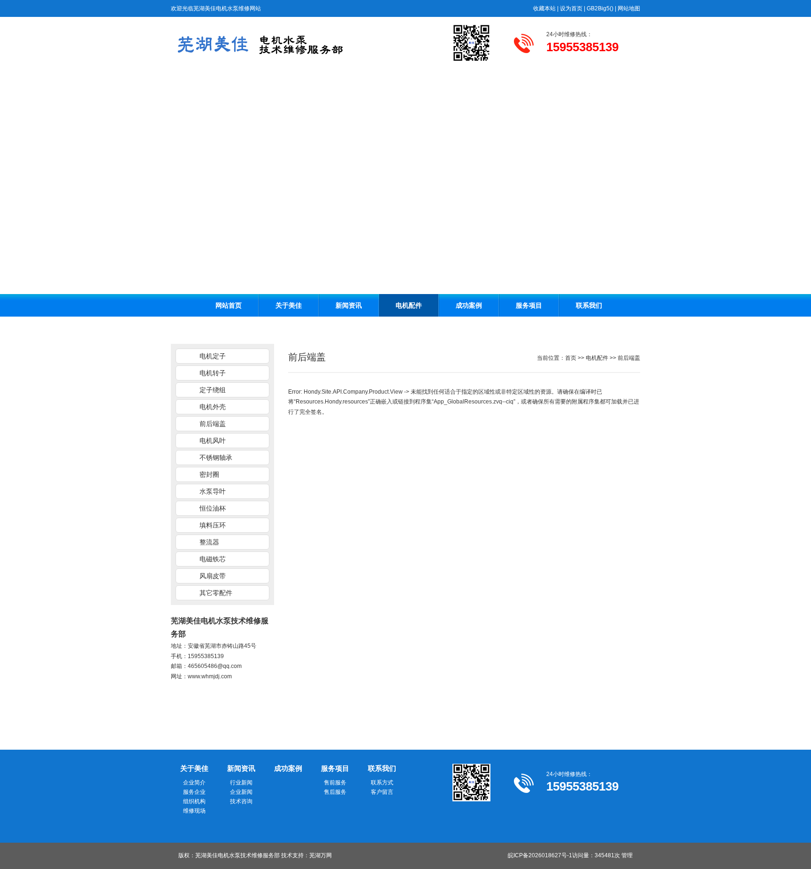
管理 (627, 855)
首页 (570, 358)
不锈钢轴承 (215, 457)
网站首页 (228, 305)
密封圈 (209, 474)
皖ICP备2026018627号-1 (540, 855)
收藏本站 (544, 8)
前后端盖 (212, 423)
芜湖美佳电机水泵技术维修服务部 (237, 855)
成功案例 (469, 305)
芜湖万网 (320, 855)
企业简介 (194, 782)
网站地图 (629, 8)
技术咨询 (241, 801)
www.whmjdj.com (210, 676)
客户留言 (382, 792)
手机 (176, 656)
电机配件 (409, 305)
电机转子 (212, 373)
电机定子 (212, 356)
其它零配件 (215, 593)
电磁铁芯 (212, 559)
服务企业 (194, 792)
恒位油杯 (212, 508)
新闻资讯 (349, 305)
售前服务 (335, 782)
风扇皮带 (212, 576)
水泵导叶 (212, 491)
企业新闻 (241, 792)
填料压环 (212, 525)
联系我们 (589, 305)
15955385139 (206, 656)
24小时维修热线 (566, 34)
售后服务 (335, 792)
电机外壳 (212, 407)
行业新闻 (241, 782)
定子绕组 (212, 390)
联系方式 (382, 782)
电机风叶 (212, 440)
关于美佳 (288, 305)
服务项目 (529, 305)
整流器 (209, 542)
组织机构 (194, 801)
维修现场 (194, 810)
